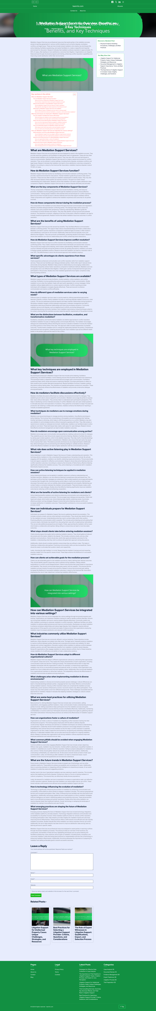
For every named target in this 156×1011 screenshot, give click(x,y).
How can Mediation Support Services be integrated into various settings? (52, 130)
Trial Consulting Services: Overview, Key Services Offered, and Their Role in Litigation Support (90, 991)
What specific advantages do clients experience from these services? (51, 106)
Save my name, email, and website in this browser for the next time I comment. (55, 891)
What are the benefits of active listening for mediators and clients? (50, 123)
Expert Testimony (109, 977)
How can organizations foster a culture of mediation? (47, 139)
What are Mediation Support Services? (42, 96)
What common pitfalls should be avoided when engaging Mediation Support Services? (54, 140)
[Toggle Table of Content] (73, 94)
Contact (33, 974)
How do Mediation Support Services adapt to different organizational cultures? (53, 134)
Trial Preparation (109, 982)
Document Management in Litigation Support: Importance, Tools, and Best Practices (111, 66)
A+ (33, 2)
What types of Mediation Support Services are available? (47, 108)
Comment (34, 852)
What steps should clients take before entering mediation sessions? (50, 127)
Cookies (57, 974)
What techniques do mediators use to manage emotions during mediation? (51, 117)
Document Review (109, 972)
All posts (120, 6)
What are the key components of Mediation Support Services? (49, 100)
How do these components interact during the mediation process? (50, 102)
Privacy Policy (59, 969)
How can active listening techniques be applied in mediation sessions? (51, 122)
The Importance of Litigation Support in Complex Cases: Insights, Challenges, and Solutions (111, 72)
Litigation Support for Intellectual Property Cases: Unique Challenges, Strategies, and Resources (111, 60)
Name (33, 873)
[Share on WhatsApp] (123, 2)
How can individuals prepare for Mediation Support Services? (48, 125)
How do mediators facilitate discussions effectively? (46, 115)
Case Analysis (108, 969)
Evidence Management (110, 974)
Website (33, 885)
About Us (83, 11)
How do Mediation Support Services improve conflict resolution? (49, 105)
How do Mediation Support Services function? (44, 98)
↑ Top (122, 1006)
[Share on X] (116, 2)
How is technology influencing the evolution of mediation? (48, 144)
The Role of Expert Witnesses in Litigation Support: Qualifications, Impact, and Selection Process (83, 933)
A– (37, 2)
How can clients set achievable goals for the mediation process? (49, 128)
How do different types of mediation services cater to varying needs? (50, 110)
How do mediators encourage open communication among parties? (50, 118)
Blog (32, 977)
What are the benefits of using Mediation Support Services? (48, 103)
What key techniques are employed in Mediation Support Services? (50, 113)
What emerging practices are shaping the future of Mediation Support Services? (53, 145)
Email (33, 879)
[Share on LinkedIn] (120, 2)
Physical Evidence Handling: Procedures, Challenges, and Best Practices (110, 45)
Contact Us (73, 11)
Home (35, 6)
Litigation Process (57, 29)
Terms (57, 972)
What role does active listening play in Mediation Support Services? (50, 120)
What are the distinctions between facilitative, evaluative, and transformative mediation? (55, 112)
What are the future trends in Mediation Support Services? (47, 142)
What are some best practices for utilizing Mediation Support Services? (51, 137)
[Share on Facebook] (112, 2)
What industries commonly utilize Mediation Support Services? (49, 132)
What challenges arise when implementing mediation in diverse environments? (53, 135)
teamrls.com (78, 6)
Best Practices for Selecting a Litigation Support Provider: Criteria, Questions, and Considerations (61, 933)
